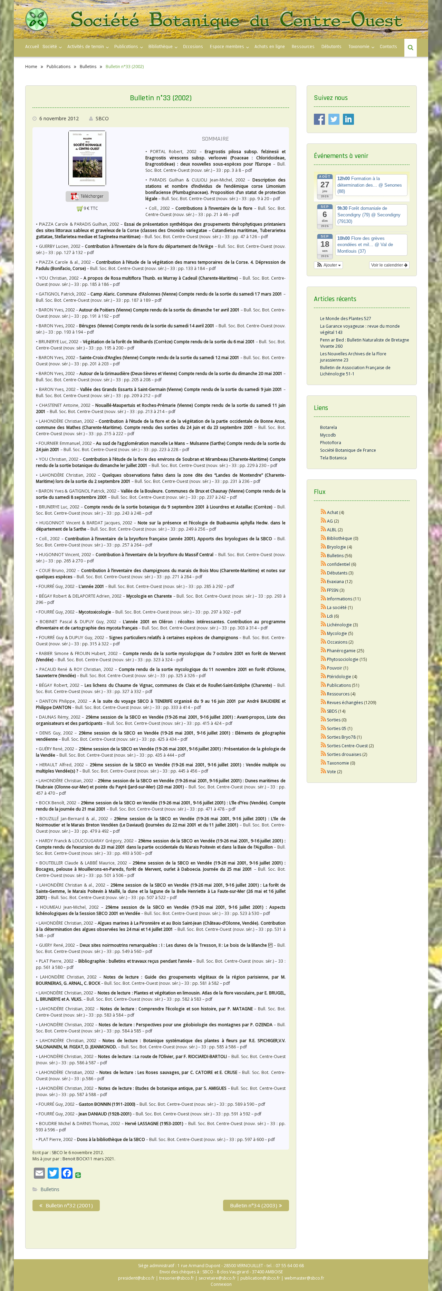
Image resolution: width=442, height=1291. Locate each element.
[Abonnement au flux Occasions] (323, 642)
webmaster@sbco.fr (304, 1278)
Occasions (193, 47)
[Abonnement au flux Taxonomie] (323, 763)
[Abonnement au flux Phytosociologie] (323, 659)
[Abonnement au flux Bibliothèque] (323, 538)
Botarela (328, 427)
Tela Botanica (333, 458)
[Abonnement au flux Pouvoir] (323, 668)
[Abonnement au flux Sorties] (323, 720)
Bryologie (336, 547)
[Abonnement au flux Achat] (323, 512)
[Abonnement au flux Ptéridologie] (323, 677)
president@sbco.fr (136, 1278)
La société (337, 607)
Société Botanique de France (348, 450)
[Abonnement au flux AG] (323, 521)
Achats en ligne (269, 47)
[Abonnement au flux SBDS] (323, 711)
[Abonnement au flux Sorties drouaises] (323, 754)
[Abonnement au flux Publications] (323, 685)
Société (49, 47)
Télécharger (91, 196)
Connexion (221, 1284)
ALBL (332, 530)
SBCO (102, 118)
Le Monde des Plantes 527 (345, 318)
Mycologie (337, 633)
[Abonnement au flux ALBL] (323, 530)
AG (330, 521)
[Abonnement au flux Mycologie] (323, 633)
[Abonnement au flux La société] (323, 607)
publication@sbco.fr (260, 1278)
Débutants (331, 47)
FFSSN (332, 590)
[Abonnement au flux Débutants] (323, 573)
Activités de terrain (85, 47)
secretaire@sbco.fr (217, 1278)
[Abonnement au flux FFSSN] (323, 590)
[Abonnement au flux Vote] (323, 772)
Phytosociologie (342, 659)
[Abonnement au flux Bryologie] (323, 547)
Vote (331, 772)
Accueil (32, 47)
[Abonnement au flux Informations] (323, 599)
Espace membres (227, 47)
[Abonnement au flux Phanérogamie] (323, 651)
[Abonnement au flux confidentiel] (323, 564)
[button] (87, 196)
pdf (248, 170)
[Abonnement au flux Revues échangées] (323, 702)
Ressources (303, 47)
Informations (339, 599)
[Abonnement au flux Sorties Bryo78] (323, 737)
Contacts (388, 47)
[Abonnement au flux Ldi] (323, 616)
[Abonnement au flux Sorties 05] (323, 728)
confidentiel (338, 564)
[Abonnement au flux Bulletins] (323, 556)
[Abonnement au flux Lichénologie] (323, 625)
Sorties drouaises (344, 754)
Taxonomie (358, 47)
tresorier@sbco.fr (176, 1278)
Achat (332, 512)
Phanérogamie (341, 651)
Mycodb (328, 435)
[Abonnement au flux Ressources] (323, 694)
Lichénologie (339, 625)
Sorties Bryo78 (341, 737)
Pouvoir (334, 668)
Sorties (333, 720)
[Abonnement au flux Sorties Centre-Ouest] (323, 746)
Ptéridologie (339, 677)
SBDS (332, 711)
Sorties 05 (336, 728)
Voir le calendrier (387, 265)
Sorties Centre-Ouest (347, 746)
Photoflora (330, 443)
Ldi (330, 616)
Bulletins (49, 1189)
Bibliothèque (160, 47)
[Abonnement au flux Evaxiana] (323, 581)
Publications (339, 685)
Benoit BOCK (75, 1159)
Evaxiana (335, 581)
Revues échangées (345, 702)
